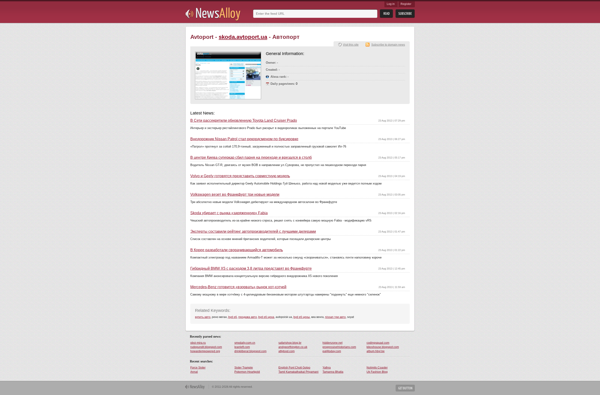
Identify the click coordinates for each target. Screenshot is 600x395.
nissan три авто (335, 317)
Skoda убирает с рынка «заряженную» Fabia (229, 213)
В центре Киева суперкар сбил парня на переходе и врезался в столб (251, 157)
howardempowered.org (205, 351)
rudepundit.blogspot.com (206, 347)
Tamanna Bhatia (332, 371)
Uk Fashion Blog (377, 371)
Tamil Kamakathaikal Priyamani (298, 371)
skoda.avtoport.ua (243, 37)
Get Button (405, 388)
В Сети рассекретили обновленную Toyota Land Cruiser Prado (243, 120)
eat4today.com (331, 351)
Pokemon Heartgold (247, 371)
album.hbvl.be (376, 351)
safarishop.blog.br (289, 342)
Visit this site (351, 44)
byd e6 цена (266, 317)
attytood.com (286, 351)
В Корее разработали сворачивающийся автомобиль (236, 250)
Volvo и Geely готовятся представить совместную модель (240, 176)
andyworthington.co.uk (292, 347)
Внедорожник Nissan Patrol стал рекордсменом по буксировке (244, 139)
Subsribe (405, 13)
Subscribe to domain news (388, 44)
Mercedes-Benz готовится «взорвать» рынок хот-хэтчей (238, 287)
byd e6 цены (301, 317)
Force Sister (198, 367)
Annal (194, 371)
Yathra (326, 367)
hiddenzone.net (332, 342)
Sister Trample (243, 367)
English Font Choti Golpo (294, 367)
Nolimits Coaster (377, 367)
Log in (391, 4)
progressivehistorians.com (339, 347)
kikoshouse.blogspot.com (383, 347)
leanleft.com (242, 347)
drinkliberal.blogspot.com (250, 351)
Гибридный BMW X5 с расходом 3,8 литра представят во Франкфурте (251, 268)
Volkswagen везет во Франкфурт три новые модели (234, 194)
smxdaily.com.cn (244, 342)
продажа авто (247, 317)
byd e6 (232, 317)
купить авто (202, 317)
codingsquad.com (378, 342)
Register (406, 4)
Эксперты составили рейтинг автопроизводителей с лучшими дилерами (253, 231)
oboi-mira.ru (198, 342)
